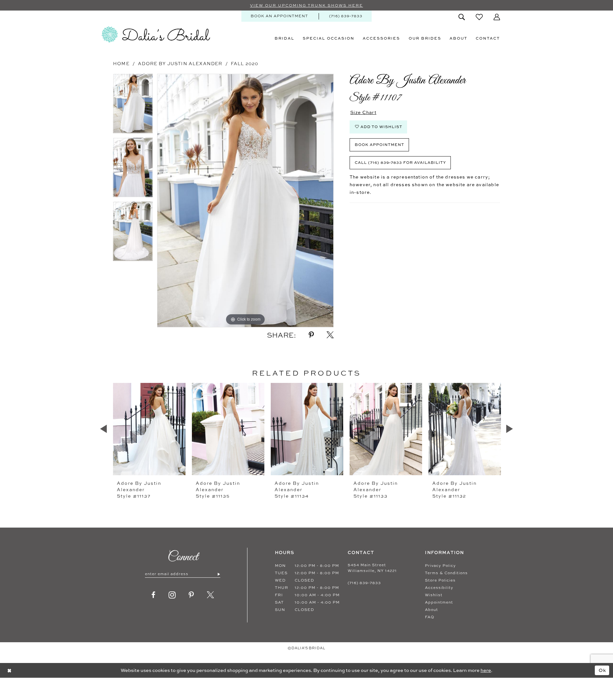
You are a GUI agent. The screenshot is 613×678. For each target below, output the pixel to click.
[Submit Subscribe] (218, 574)
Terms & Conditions (446, 572)
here (486, 670)
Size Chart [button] (363, 112)
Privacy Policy (440, 565)
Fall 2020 (245, 63)
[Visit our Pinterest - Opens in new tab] (191, 594)
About (431, 609)
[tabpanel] (133, 106)
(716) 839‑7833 (364, 582)
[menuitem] (279, 16)
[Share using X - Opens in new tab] (330, 335)
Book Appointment (379, 144)
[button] (496, 17)
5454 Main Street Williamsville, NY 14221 (372, 567)
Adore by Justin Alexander (180, 63)
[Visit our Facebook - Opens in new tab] (153, 594)
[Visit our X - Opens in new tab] (210, 595)
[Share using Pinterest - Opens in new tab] (311, 335)
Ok (602, 670)
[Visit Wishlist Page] (479, 17)
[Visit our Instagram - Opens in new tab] (172, 595)
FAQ (429, 617)
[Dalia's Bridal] (156, 34)
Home (121, 63)
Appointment (439, 602)
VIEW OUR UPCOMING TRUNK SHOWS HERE (306, 5)
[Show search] (461, 17)
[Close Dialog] (9, 670)
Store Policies (440, 580)
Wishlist (434, 595)
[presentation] (149, 429)
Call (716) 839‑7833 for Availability (400, 162)
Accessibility (439, 587)
